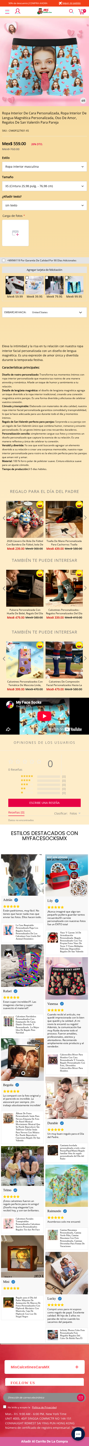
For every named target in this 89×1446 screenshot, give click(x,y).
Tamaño (7, 177)
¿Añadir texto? (12, 196)
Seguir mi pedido (71, 3)
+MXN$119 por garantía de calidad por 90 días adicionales (41, 260)
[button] (3, 526)
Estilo (6, 158)
